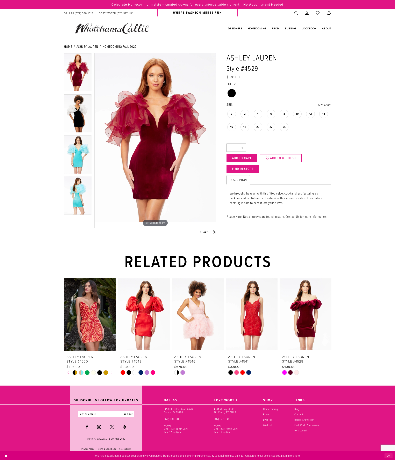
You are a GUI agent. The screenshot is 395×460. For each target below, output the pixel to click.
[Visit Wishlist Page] (317, 13)
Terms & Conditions (107, 449)
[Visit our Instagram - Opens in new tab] (99, 427)
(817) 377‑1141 (221, 419)
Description (238, 179)
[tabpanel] (78, 73)
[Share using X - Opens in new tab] (214, 232)
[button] (307, 13)
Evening (267, 420)
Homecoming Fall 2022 (119, 46)
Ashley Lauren (87, 46)
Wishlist (267, 425)
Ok (388, 455)
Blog (296, 409)
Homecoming (270, 409)
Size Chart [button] (324, 104)
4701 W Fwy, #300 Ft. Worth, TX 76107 (225, 410)
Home (68, 46)
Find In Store (242, 168)
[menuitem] (98, 13)
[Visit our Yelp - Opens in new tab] (124, 427)
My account (300, 430)
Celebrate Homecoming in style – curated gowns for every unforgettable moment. (176, 4)
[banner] (112, 28)
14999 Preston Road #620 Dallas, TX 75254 (178, 410)
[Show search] (296, 13)
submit (128, 414)
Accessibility (125, 449)
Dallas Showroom (304, 420)
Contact (298, 414)
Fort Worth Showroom (306, 425)
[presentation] (90, 314)
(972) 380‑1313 (172, 419)
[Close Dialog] (6, 455)
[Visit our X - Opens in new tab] (112, 427)
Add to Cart (241, 158)
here (297, 455)
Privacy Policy (87, 449)
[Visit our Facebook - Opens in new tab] (87, 427)
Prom (266, 414)
